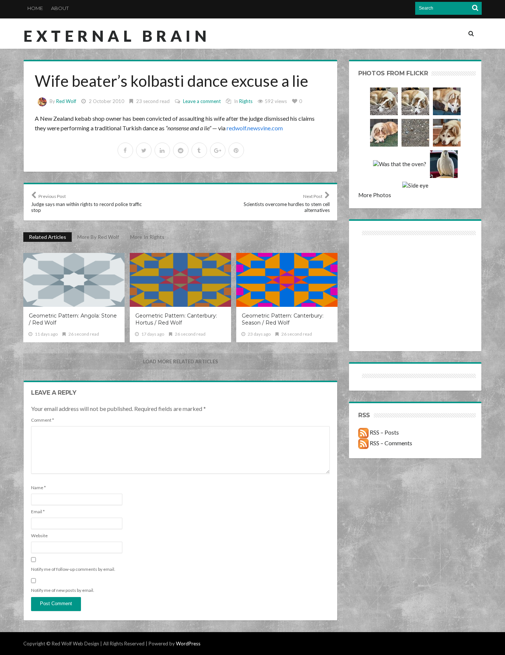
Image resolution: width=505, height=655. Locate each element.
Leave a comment (202, 101)
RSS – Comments (390, 442)
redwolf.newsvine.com (255, 127)
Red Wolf (66, 101)
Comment (42, 420)
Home (35, 8)
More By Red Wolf (98, 237)
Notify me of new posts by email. (62, 590)
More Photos (374, 195)
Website (39, 535)
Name (38, 487)
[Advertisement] (387, 263)
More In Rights (147, 237)
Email (38, 511)
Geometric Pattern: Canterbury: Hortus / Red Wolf (176, 319)
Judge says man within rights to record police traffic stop (86, 203)
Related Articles (47, 237)
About (60, 8)
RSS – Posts (384, 432)
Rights (246, 101)
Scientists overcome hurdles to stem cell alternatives (287, 203)
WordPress (188, 644)
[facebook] (125, 150)
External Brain (116, 36)
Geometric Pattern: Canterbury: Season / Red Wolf (282, 319)
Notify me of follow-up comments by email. (73, 569)
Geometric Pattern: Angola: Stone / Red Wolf (73, 319)
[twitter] (144, 150)
